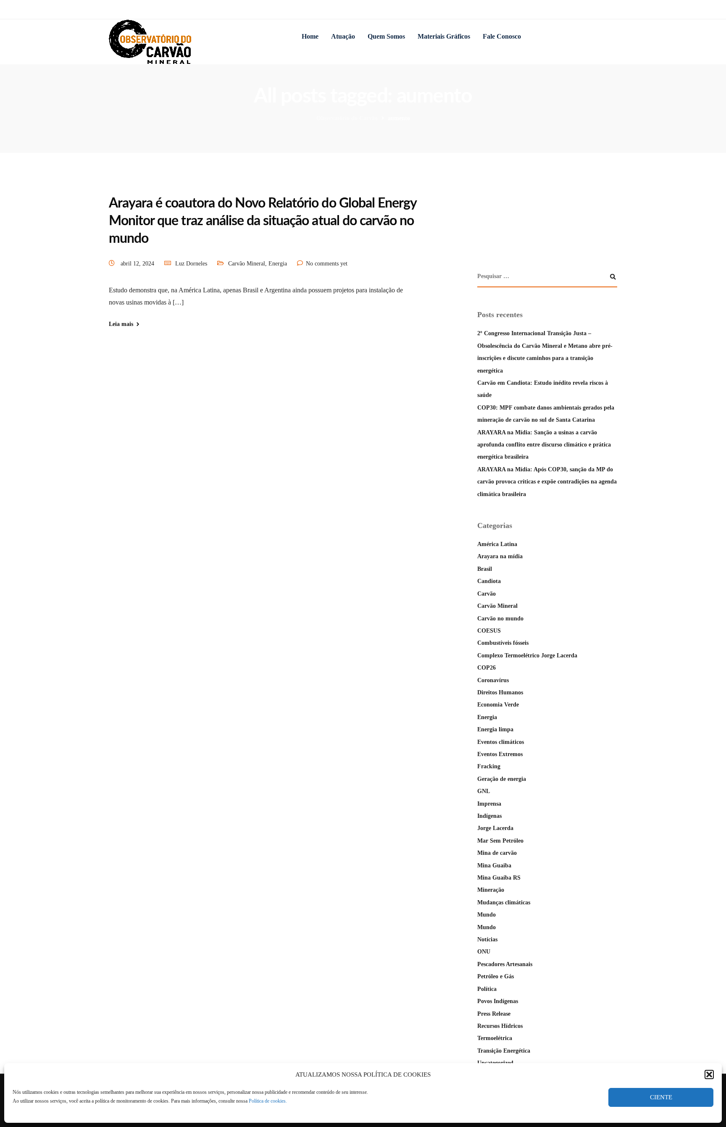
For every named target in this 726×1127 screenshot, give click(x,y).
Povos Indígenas (497, 1001)
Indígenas (489, 816)
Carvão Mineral (246, 263)
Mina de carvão (497, 853)
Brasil (484, 569)
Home (310, 36)
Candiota (489, 581)
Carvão (486, 594)
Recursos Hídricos (500, 1026)
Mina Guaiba (494, 865)
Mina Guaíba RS (499, 878)
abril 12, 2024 (138, 263)
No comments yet (326, 263)
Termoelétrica (494, 1038)
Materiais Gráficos (444, 36)
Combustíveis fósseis (503, 643)
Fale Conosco (502, 36)
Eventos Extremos (500, 754)
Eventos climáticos (500, 742)
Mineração (490, 890)
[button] (709, 1074)
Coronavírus (493, 680)
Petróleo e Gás (495, 976)
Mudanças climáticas (503, 902)
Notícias (487, 939)
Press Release (493, 1014)
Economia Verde (498, 704)
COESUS (489, 631)
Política (487, 989)
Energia (277, 263)
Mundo (486, 915)
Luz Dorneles (191, 263)
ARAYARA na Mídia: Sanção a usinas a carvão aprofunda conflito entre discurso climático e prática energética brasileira (544, 444)
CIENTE (661, 1097)
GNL (483, 791)
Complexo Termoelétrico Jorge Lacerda (527, 655)
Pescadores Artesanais (504, 964)
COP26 (486, 668)
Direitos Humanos (500, 692)
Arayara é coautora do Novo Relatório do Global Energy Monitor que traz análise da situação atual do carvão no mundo (262, 221)
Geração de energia (501, 779)
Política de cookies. (268, 1101)
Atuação (343, 36)
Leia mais (121, 324)
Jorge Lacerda (495, 828)
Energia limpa (495, 729)
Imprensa (489, 804)
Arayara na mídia (500, 556)
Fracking (488, 766)
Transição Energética (503, 1051)
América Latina (497, 544)
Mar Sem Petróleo (500, 841)
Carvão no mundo (500, 618)
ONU (483, 951)
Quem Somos (386, 36)
